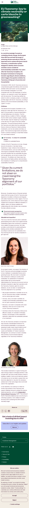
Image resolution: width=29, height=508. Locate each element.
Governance (5, 451)
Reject (14, 500)
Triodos (4, 437)
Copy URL (24, 411)
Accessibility (5, 459)
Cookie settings (15, 504)
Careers (4, 462)
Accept (14, 495)
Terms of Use (6, 454)
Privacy (4, 457)
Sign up (14, 427)
